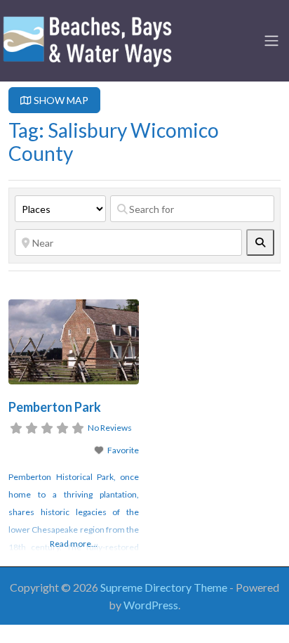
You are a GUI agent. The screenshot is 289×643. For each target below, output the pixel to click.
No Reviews (110, 427)
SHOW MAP (60, 100)
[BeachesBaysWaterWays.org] (87, 38)
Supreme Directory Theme (164, 587)
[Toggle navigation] (271, 41)
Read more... (74, 543)
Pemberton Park (54, 407)
